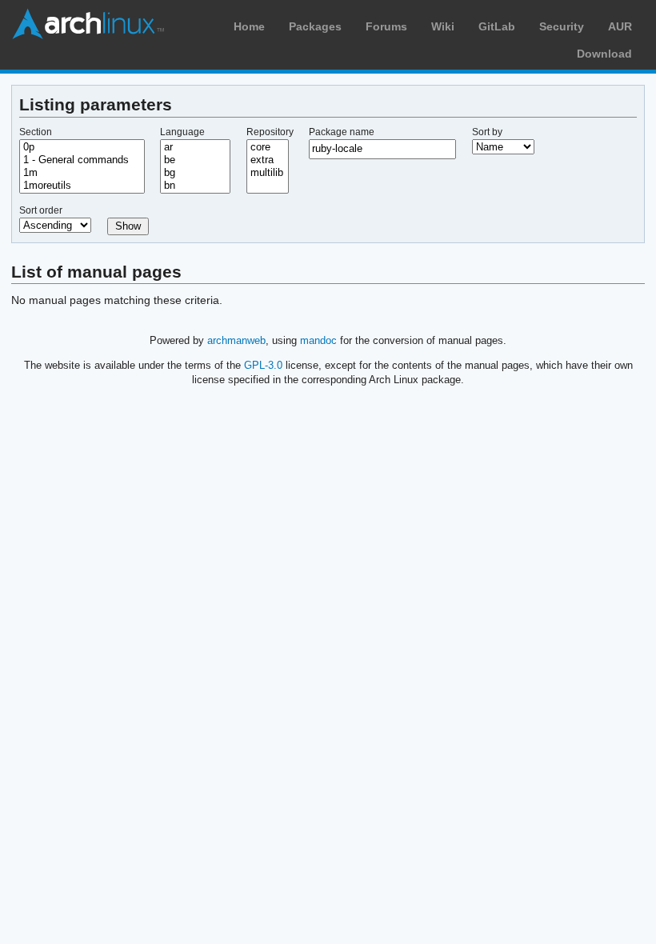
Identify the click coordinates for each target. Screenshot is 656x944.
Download (604, 53)
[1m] (82, 172)
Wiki (442, 26)
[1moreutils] (82, 185)
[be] (195, 160)
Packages (315, 26)
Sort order (40, 210)
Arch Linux (88, 24)
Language (182, 132)
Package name (341, 132)
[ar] (195, 147)
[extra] (268, 160)
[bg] (195, 172)
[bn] (195, 185)
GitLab (496, 26)
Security (561, 26)
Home (249, 26)
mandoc (318, 340)
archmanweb (236, 340)
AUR (620, 26)
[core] (268, 147)
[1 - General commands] (82, 160)
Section (35, 132)
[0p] (82, 147)
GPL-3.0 (263, 365)
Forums (386, 26)
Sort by (487, 132)
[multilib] (268, 172)
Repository (270, 132)
